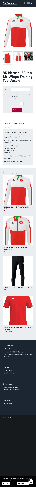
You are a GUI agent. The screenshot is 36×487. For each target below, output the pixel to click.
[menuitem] (23, 3)
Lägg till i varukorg (17, 109)
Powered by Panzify (7, 417)
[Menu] (27, 3)
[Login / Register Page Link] (23, 3)
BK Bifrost (18, 115)
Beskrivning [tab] (7, 123)
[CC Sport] (15, 3)
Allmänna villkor (7, 403)
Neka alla (6, 483)
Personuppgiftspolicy (9, 406)
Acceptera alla (22, 483)
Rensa (32, 114)
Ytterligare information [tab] (18, 123)
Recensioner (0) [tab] (8, 127)
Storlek (7, 89)
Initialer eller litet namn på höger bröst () (21, 95)
